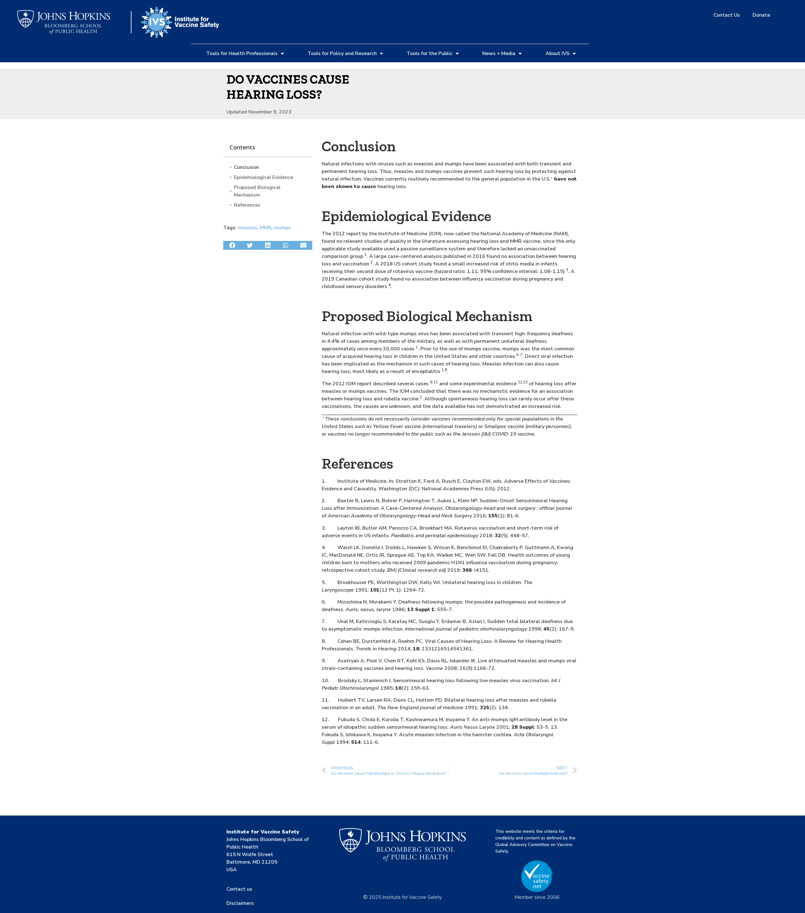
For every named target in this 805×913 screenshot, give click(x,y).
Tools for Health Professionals (242, 53)
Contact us (239, 889)
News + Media (498, 53)
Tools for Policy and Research (342, 53)
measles (247, 227)
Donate (761, 15)
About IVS (557, 53)
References (247, 205)
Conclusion (246, 167)
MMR (265, 227)
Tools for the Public (429, 53)
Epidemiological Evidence (263, 177)
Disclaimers (240, 903)
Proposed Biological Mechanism (257, 191)
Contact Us (726, 15)
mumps (282, 227)
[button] (232, 245)
